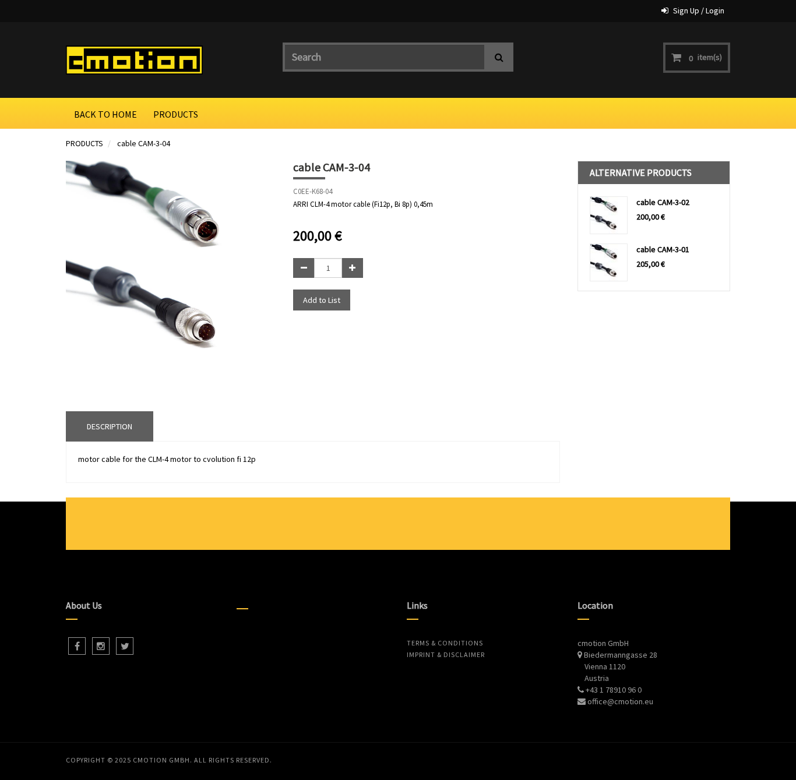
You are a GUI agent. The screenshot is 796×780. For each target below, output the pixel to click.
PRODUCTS (84, 143)
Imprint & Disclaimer (446, 654)
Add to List (321, 300)
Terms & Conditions (445, 642)
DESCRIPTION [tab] (109, 426)
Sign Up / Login (698, 10)
